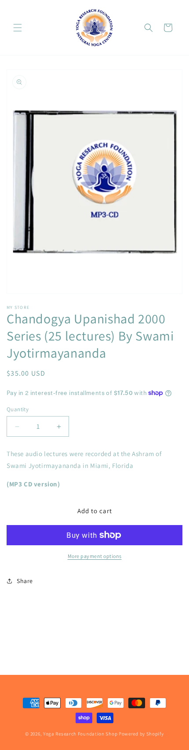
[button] (17, 27)
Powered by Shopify (141, 734)
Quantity (18, 409)
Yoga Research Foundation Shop (80, 734)
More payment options (95, 556)
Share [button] (25, 581)
